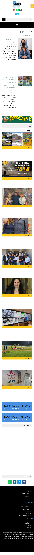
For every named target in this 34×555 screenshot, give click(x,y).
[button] (17, 25)
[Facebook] (20, 10)
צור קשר (27, 495)
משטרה (27, 523)
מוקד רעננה (26, 522)
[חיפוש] (3, 19)
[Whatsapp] (17, 10)
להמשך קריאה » (12, 62)
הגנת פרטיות (25, 493)
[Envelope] (14, 10)
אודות (27, 491)
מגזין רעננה (26, 509)
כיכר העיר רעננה (25, 506)
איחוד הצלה (26, 527)
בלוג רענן (27, 513)
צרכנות (27, 511)
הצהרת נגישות (25, 496)
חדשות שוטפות (25, 508)
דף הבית (30, 35)
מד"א (27, 525)
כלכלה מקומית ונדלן (24, 515)
